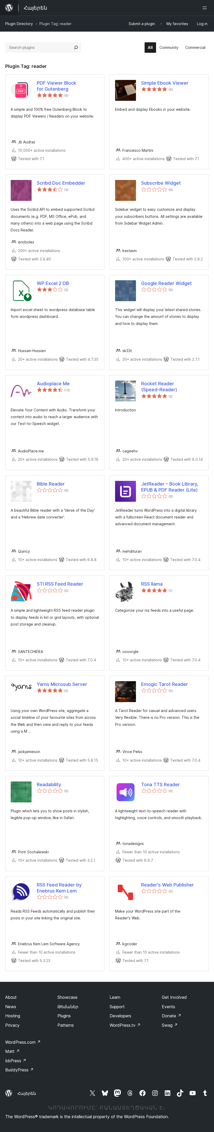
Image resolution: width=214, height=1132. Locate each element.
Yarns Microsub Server (62, 684)
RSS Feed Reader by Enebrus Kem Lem (59, 888)
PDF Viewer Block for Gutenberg (56, 86)
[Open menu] (205, 8)
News (10, 1006)
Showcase (67, 997)
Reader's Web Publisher (167, 885)
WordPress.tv (125, 1025)
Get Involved (174, 997)
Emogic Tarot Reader (164, 684)
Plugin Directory (19, 23)
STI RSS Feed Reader (60, 584)
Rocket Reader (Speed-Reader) (159, 386)
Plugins (64, 1015)
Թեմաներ (67, 1006)
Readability (49, 784)
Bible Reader (51, 484)
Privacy (12, 1025)
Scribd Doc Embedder (61, 183)
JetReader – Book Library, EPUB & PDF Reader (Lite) (169, 487)
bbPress (15, 1060)
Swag (170, 1025)
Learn (115, 997)
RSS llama (152, 584)
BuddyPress (19, 1069)
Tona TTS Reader (160, 784)
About (11, 997)
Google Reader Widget (166, 283)
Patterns (65, 1025)
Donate (171, 1015)
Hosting (12, 1015)
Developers (120, 1015)
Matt (12, 1051)
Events (168, 1006)
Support (117, 1006)
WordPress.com (23, 1042)
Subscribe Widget (161, 183)
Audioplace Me (53, 383)
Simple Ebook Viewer (164, 83)
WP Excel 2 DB (53, 283)
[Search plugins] (76, 47)
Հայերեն (26, 1093)
